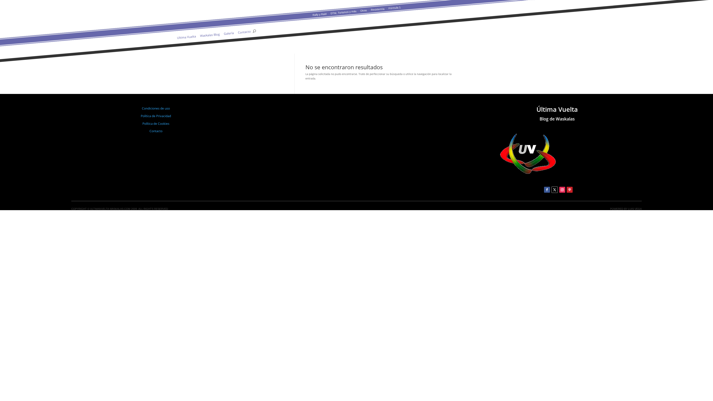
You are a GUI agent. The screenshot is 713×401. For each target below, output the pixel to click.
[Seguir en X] (554, 190)
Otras (363, 10)
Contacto (244, 32)
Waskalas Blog (210, 35)
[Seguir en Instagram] (562, 190)
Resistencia (378, 9)
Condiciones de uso (156, 108)
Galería (229, 34)
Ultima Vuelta (186, 37)
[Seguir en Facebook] (547, 190)
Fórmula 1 (394, 8)
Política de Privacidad (156, 116)
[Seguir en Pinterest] (570, 190)
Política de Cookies (155, 123)
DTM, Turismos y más (343, 12)
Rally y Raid (319, 14)
